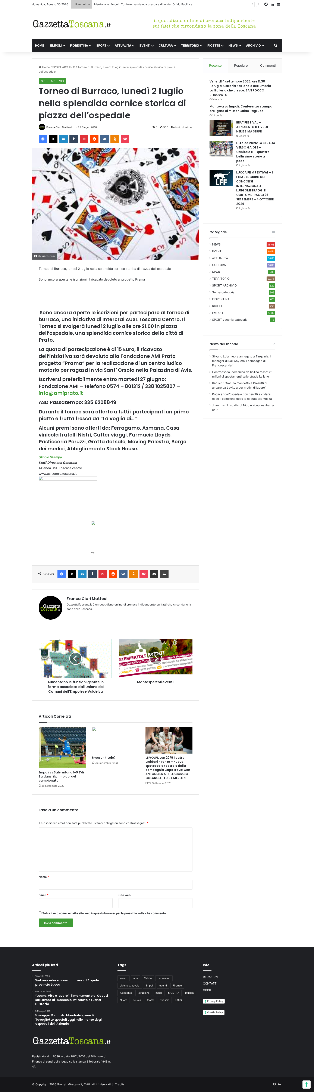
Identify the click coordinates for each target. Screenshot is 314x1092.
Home (45, 67)
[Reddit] (94, 139)
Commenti (268, 65)
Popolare (241, 65)
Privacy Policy (215, 1001)
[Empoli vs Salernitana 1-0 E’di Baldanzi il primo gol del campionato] (62, 747)
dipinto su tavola (129, 985)
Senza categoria (223, 292)
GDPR (207, 990)
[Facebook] (43, 139)
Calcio (148, 978)
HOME (39, 45)
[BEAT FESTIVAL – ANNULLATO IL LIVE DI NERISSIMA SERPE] (221, 128)
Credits (120, 1084)
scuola (137, 1000)
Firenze (177, 985)
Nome (44, 877)
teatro (150, 1000)
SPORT (101, 45)
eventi (163, 985)
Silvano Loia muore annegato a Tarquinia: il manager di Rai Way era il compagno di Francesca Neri (241, 361)
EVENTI (144, 45)
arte (135, 978)
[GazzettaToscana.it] (71, 24)
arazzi (123, 978)
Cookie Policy (215, 1012)
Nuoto (123, 1000)
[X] (53, 139)
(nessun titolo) (104, 757)
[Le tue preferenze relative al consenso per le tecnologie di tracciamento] (306, 1084)
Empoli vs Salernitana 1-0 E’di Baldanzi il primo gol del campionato (61, 776)
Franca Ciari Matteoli (59, 127)
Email (43, 895)
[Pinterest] (84, 139)
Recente (215, 65)
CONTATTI (210, 983)
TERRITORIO (190, 45)
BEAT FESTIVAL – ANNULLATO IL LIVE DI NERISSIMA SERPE (133, 4)
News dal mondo (224, 344)
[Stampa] (164, 574)
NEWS (233, 45)
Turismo (164, 1000)
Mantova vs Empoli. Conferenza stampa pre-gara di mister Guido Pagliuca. (241, 108)
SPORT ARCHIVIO (63, 67)
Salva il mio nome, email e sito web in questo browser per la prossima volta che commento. (104, 913)
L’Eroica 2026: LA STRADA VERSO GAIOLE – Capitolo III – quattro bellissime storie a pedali (255, 152)
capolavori (164, 978)
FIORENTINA (79, 45)
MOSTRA (173, 992)
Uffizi (178, 1000)
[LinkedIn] (63, 139)
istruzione (144, 992)
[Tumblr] (73, 139)
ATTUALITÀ (123, 45)
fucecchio (126, 992)
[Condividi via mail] (154, 574)
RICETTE (213, 45)
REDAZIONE (211, 977)
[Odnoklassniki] (114, 139)
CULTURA (166, 45)
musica (189, 992)
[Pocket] (125, 139)
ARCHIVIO (253, 45)
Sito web (125, 895)
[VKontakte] (104, 139)
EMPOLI (56, 45)
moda (159, 992)
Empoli (149, 985)
